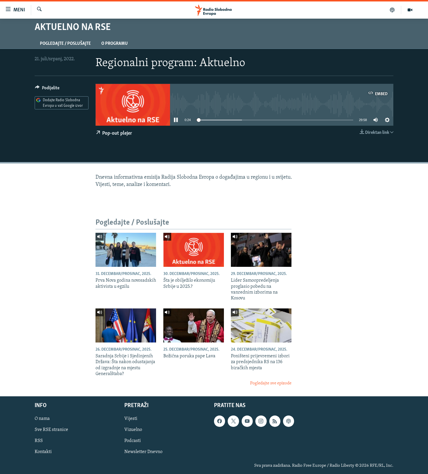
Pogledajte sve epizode (270, 383)
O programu (114, 43)
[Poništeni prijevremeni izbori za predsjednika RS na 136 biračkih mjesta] (261, 325)
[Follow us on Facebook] (219, 421)
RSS (39, 441)
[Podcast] (392, 10)
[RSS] (274, 421)
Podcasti (132, 441)
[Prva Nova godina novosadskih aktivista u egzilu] (125, 250)
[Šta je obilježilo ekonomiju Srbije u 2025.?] (193, 250)
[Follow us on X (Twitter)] (233, 421)
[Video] (410, 10)
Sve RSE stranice (51, 429)
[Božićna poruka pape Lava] (193, 325)
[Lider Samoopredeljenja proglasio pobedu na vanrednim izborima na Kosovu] (261, 250)
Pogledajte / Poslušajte (65, 43)
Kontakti (43, 452)
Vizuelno (133, 429)
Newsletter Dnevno (143, 452)
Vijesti (130, 418)
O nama (42, 418)
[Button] (47, 89)
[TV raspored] (288, 421)
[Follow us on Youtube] (247, 421)
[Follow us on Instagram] (260, 421)
